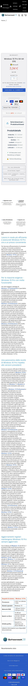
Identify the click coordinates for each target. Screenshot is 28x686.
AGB (24, 82)
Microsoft (14, 55)
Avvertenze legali (14, 170)
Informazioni (13, 665)
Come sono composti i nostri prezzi (14, 174)
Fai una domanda (14, 167)
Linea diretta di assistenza (13, 655)
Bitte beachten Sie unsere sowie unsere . (14, 84)
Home (3, 20)
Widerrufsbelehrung (13, 86)
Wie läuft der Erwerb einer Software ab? (14, 179)
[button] (14, 94)
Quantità (14, 75)
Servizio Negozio (14, 660)
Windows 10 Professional (9, 303)
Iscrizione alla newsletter (13, 670)
